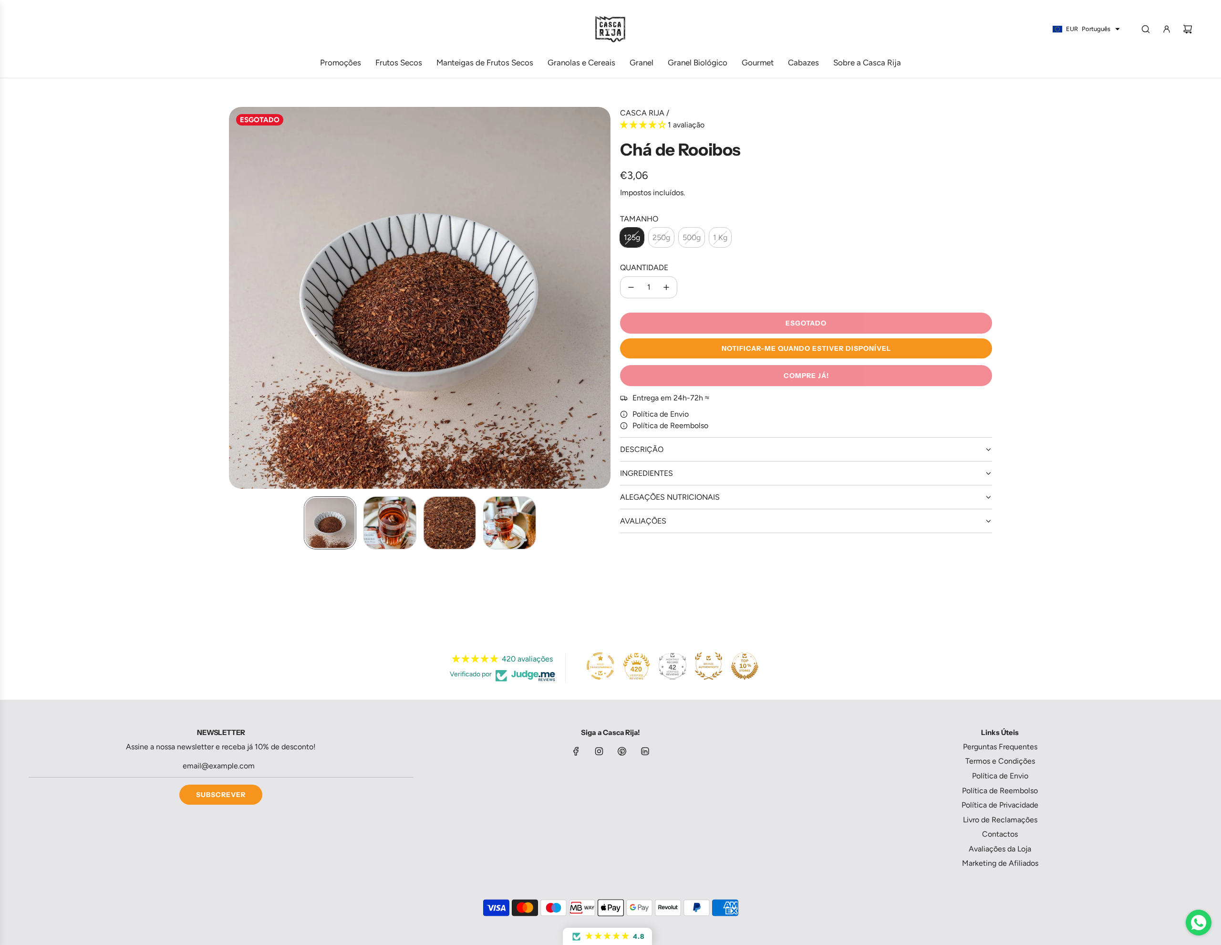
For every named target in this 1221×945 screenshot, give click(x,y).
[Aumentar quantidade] (666, 287)
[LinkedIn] (644, 751)
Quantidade (644, 267)
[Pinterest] (621, 751)
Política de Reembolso (670, 425)
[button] (236, 297)
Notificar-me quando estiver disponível (806, 348)
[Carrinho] (1187, 29)
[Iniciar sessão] (1166, 29)
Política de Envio (660, 414)
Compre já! (806, 375)
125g (632, 237)
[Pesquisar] (1145, 29)
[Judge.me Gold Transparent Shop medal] (600, 666)
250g (661, 237)
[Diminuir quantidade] (631, 287)
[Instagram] (599, 751)
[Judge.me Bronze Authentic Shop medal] (708, 666)
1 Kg (720, 237)
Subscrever (221, 794)
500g (692, 237)
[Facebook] (576, 751)
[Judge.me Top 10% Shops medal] (744, 666)
